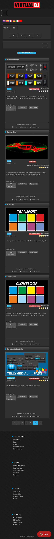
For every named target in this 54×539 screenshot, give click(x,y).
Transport (11, 204)
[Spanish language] (7, 21)
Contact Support (19, 466)
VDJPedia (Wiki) (18, 470)
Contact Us (17, 494)
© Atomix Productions (27, 536)
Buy (14, 442)
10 (35, 423)
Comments (24, 127)
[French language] (10, 21)
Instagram (18, 522)
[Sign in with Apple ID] (29, 36)
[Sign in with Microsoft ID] (21, 36)
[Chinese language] (20, 21)
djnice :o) (46, 88)
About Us (16, 492)
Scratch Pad (11, 132)
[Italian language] (17, 21)
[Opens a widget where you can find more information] (44, 534)
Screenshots (17, 449)
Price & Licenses (18, 446)
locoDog (46, 233)
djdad (47, 377)
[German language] (14, 21)
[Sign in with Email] (13, 28)
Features (16, 444)
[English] (4, 21)
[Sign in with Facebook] (13, 36)
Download (16, 440)
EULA (15, 498)
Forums (16, 475)
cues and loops (13, 60)
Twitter (17, 524)
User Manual (17, 468)
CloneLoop (11, 277)
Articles (16, 472)
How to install (35, 127)
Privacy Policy (18, 496)
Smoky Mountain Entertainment (39, 165)
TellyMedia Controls (15, 349)
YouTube (18, 520)
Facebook (18, 518)
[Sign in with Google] (37, 36)
